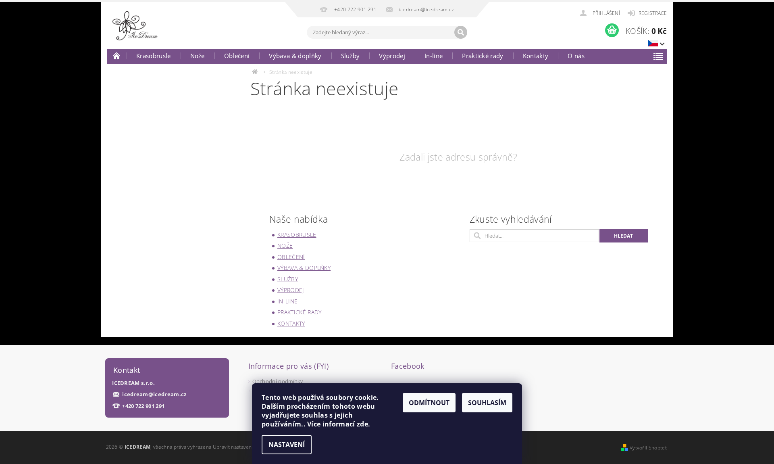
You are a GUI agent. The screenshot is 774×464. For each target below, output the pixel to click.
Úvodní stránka (117, 56)
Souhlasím (487, 402)
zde (362, 424)
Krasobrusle (153, 56)
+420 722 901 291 (143, 406)
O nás (576, 56)
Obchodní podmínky (277, 381)
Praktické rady (482, 56)
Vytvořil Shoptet (648, 447)
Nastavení (286, 444)
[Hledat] (460, 32)
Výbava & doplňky (295, 56)
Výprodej (392, 56)
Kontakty (536, 56)
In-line (433, 56)
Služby (350, 56)
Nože (197, 56)
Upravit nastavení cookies (243, 446)
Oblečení (237, 56)
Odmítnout (429, 402)
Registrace (653, 13)
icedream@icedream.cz (154, 394)
